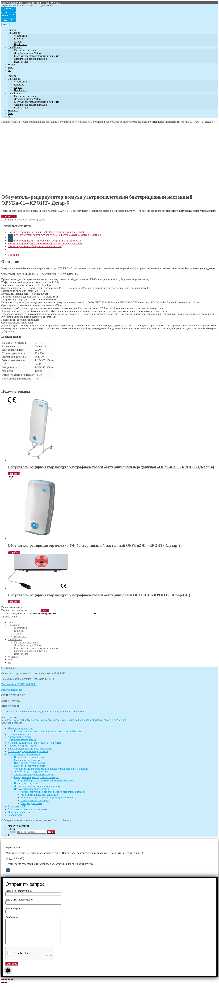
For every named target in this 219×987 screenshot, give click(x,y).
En (9, 70)
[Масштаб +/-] (12, 979)
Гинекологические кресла (22, 739)
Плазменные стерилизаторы (29, 763)
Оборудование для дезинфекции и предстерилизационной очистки (51, 768)
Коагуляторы (15, 815)
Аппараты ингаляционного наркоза (27, 809)
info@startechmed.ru (11, 2)
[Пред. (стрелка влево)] (2, 982)
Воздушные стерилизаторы (29, 757)
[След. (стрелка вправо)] (5, 982)
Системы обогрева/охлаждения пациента (36, 56)
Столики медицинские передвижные (28, 751)
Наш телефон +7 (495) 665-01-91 (44, 2)
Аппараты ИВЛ (16, 806)
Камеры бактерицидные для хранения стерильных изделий (53, 791)
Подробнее (14, 473)
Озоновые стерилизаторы (35, 800)
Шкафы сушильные (31, 803)
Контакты (13, 64)
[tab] (113, 254)
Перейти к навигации (13, 5)
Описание (13, 254)
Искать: (5, 610)
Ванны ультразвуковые (26, 783)
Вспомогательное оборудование (31, 789)
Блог (10, 67)
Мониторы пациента (19, 812)
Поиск (11, 828)
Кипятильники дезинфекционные (39, 794)
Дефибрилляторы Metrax (27, 53)
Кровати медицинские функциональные (30, 748)
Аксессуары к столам (19, 737)
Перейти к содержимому (39, 5)
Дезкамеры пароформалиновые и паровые (37, 786)
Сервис (18, 41)
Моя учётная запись (18, 825)
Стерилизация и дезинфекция (30, 58)
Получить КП (9, 216)
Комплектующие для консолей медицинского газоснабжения (47, 731)
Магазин (16, 121)
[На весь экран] (9, 979)
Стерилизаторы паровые (27, 760)
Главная (12, 30)
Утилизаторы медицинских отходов (34, 774)
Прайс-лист (20, 44)
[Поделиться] (5, 979)
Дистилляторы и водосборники (31, 771)
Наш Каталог (15, 47)
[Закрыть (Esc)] (2, 979)
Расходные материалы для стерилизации (36, 777)
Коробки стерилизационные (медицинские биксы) (48, 797)
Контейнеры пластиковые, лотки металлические (47, 780)
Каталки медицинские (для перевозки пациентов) (35, 742)
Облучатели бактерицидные (73, 121)
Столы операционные (26, 50)
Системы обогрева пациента (23, 745)
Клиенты (19, 38)
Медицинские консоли (20, 728)
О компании (14, 32)
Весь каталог (21, 61)
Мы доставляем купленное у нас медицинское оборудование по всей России (43, 711)
